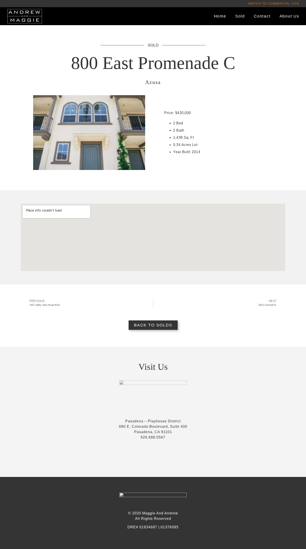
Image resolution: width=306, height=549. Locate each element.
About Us (289, 16)
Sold (240, 16)
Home (220, 16)
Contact (262, 16)
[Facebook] (153, 456)
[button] (274, 3)
